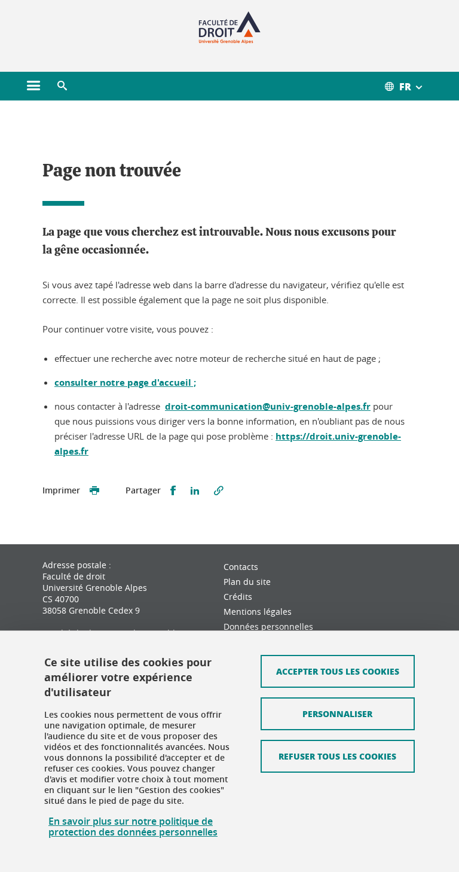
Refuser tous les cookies (337, 756)
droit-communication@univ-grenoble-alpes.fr (268, 406)
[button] (62, 86)
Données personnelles (268, 626)
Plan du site (247, 581)
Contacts (241, 566)
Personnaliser (337, 713)
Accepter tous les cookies (337, 671)
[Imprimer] (94, 491)
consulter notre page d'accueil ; (125, 382)
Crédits (238, 596)
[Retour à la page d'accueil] (229, 29)
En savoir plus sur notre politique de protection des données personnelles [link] (133, 826)
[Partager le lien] (219, 491)
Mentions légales (258, 611)
